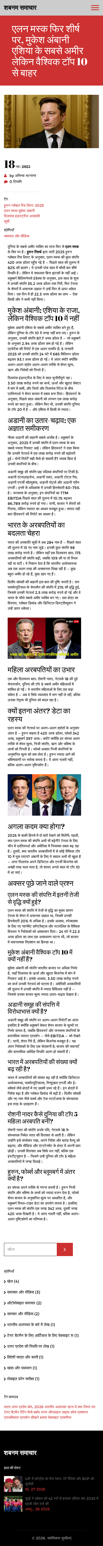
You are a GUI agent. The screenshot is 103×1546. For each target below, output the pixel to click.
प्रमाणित (65, 1417)
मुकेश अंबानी (26, 210)
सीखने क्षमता (39, 1417)
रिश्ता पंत (89, 1406)
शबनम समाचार (20, 7)
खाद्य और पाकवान (22, 1367)
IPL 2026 (35, 1406)
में (76, 1406)
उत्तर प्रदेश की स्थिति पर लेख (30, 1346)
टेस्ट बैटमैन (11, 1412)
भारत (7, 1406)
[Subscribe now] (65, 1249)
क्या (80, 1406)
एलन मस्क (10, 210)
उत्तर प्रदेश (19, 1406)
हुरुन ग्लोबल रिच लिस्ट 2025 (24, 205)
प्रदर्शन (25, 1417)
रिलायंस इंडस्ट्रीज (16, 216)
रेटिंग (23, 1412)
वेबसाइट (53, 1417)
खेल (13, 1281)
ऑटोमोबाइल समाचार (24, 1302)
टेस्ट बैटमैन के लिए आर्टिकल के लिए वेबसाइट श (43, 1335)
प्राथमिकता (11, 1417)
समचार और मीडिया (23, 1313)
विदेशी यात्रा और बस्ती (25, 1357)
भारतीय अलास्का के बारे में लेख (31, 1324)
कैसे (29, 1412)
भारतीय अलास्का (55, 1406)
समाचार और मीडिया (16, 236)
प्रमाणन (82, 1412)
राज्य (44, 1412)
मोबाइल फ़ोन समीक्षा (23, 1378)
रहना (70, 1406)
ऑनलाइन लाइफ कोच (62, 1412)
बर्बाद (37, 1412)
